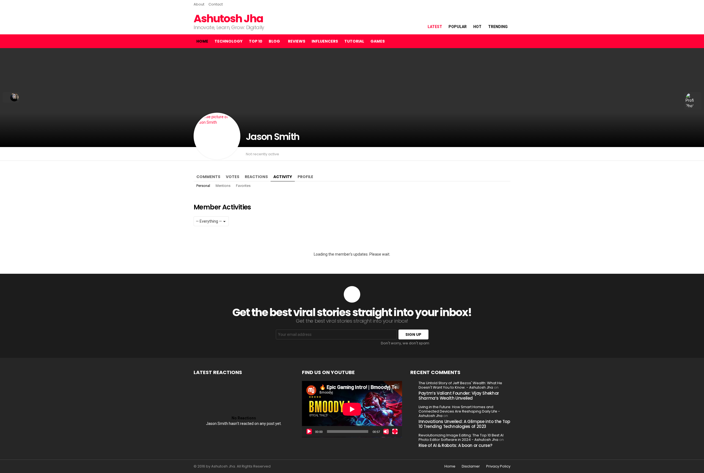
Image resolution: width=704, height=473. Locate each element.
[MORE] (507, 153)
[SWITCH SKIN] (486, 41)
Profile (305, 176)
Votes (232, 176)
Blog (274, 41)
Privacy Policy (498, 466)
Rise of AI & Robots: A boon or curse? (455, 445)
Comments (208, 176)
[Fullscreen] (395, 431)
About (199, 4)
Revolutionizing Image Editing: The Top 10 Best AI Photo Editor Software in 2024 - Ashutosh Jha (461, 437)
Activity (282, 176)
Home (202, 41)
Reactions (256, 176)
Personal (203, 186)
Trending (498, 26)
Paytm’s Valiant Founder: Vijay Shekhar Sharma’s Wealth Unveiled (459, 395)
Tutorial (354, 41)
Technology (229, 41)
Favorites (243, 186)
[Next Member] (692, 101)
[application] (352, 409)
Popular (458, 26)
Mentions (223, 186)
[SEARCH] (495, 41)
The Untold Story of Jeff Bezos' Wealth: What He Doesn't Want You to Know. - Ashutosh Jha (460, 385)
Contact (215, 4)
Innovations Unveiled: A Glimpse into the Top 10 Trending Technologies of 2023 (464, 424)
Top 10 (255, 41)
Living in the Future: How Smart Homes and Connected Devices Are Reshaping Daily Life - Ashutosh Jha (459, 411)
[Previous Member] (11, 97)
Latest (435, 26)
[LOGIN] (506, 41)
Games (377, 41)
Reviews (296, 41)
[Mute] (386, 431)
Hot (477, 26)
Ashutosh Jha (228, 18)
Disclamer (471, 466)
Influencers (325, 41)
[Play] (309, 431)
